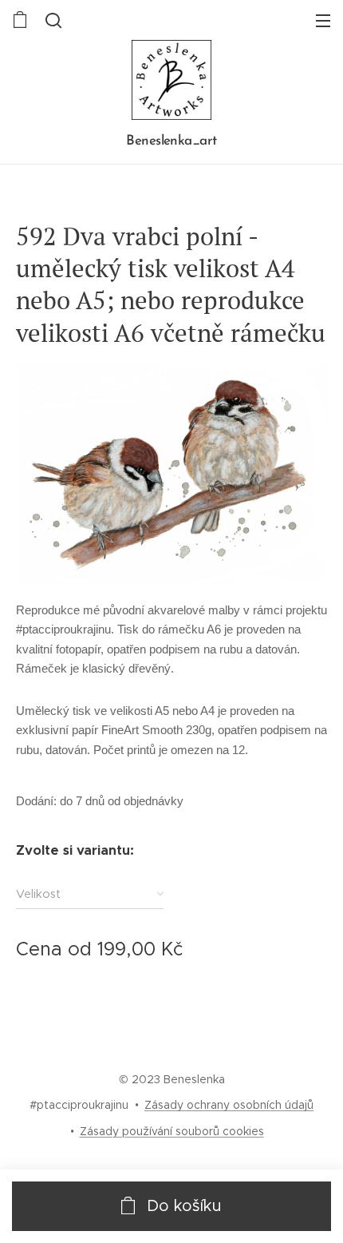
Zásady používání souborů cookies (172, 1131)
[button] (52, 20)
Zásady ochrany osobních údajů (228, 1105)
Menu (323, 20)
